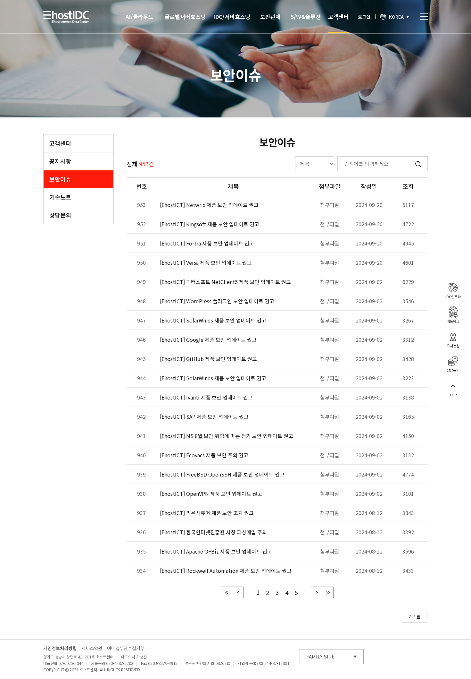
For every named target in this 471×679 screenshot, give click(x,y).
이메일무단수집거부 (126, 648)
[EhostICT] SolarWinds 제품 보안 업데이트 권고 (213, 320)
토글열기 (424, 16)
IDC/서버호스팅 (231, 17)
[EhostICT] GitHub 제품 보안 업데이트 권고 (208, 359)
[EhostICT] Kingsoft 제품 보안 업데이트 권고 (209, 224)
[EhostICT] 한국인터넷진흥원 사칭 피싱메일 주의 (213, 532)
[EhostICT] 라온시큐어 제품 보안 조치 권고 (207, 513)
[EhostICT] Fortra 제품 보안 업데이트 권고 (207, 243)
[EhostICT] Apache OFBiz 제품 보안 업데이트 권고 (216, 551)
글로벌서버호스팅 (185, 17)
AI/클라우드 (139, 17)
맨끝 (328, 592)
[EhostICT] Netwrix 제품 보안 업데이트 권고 (209, 205)
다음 (317, 592)
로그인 (364, 16)
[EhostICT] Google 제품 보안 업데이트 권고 (208, 339)
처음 (227, 592)
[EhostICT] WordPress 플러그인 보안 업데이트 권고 (217, 301)
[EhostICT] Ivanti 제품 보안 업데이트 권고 (206, 397)
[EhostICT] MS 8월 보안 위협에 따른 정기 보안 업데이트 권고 (226, 436)
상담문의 (60, 215)
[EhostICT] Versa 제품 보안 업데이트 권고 (206, 262)
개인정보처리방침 (60, 648)
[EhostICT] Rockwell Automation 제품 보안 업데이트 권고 (226, 570)
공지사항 (60, 161)
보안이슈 (60, 179)
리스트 (414, 617)
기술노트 (60, 197)
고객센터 (338, 17)
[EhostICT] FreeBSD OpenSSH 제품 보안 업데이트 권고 (222, 474)
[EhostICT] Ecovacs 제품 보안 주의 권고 (204, 455)
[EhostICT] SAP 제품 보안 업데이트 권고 (204, 416)
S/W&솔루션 (306, 17)
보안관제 (270, 17)
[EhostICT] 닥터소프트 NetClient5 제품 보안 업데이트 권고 (225, 282)
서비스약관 (91, 648)
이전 (238, 592)
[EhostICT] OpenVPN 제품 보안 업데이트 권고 (211, 493)
